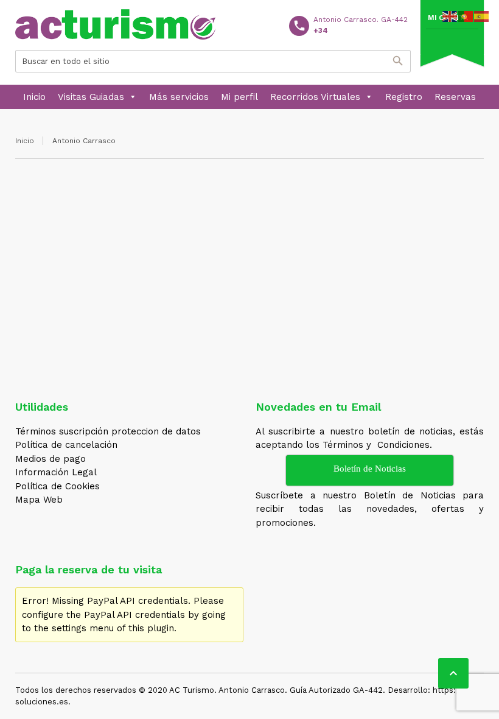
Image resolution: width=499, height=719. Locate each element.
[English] (450, 15)
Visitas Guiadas (91, 96)
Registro (403, 96)
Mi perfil (239, 96)
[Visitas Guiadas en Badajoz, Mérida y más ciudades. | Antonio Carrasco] (115, 24)
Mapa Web (39, 499)
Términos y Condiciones (376, 444)
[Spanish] (482, 15)
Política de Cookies (57, 486)
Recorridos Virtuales (315, 96)
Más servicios (179, 96)
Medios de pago (50, 458)
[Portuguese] (466, 15)
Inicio (34, 96)
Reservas (455, 96)
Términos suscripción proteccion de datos (108, 431)
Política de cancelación (66, 444)
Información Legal (56, 472)
